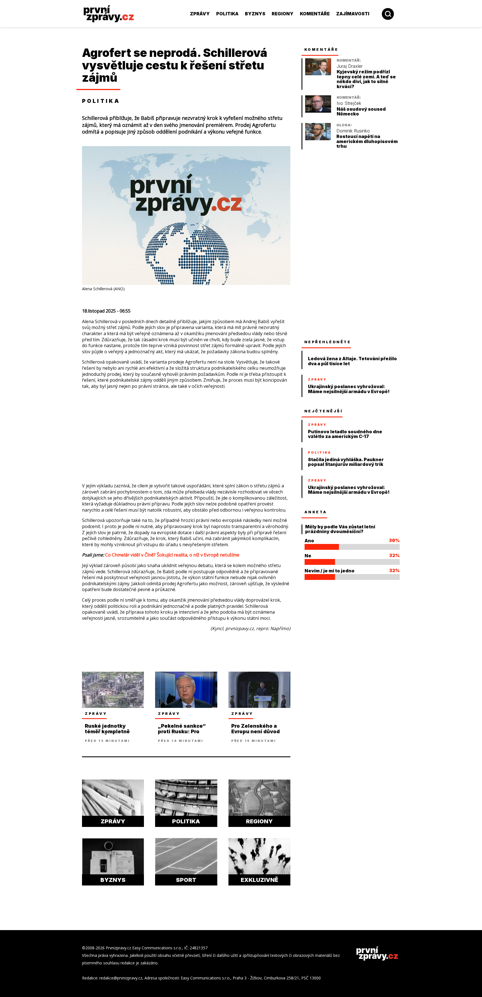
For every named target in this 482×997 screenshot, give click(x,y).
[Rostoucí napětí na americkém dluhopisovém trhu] (318, 138)
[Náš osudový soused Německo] (318, 111)
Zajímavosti (352, 13)
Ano (309, 540)
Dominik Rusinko (353, 131)
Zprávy (200, 13)
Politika (227, 13)
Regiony (282, 13)
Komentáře (315, 13)
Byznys (255, 13)
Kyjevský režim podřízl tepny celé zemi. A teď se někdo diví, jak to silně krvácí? (366, 79)
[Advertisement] (44, 122)
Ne (308, 555)
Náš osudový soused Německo (361, 112)
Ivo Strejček (349, 103)
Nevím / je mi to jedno (330, 570)
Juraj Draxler (350, 66)
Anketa (315, 512)
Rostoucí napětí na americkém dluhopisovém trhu (367, 141)
